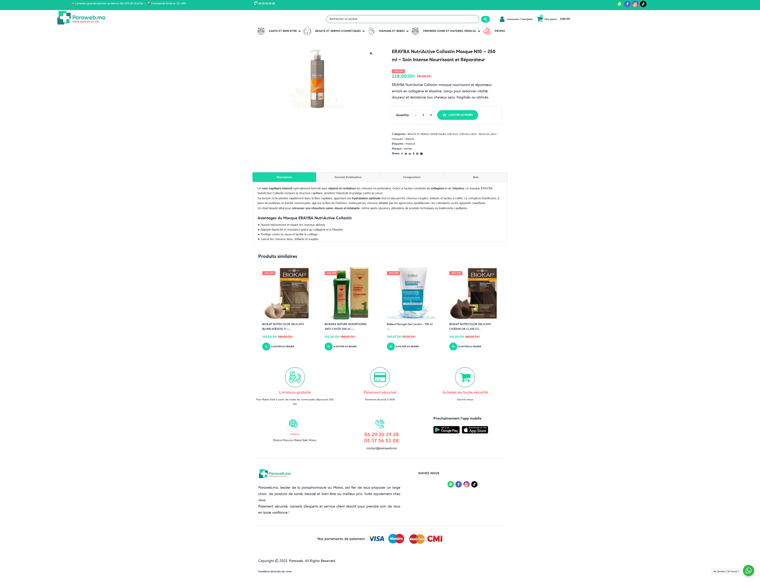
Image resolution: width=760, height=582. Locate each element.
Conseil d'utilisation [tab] (348, 177)
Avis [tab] (476, 177)
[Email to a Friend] (421, 153)
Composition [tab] (412, 177)
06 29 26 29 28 (266, 3)
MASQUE (410, 143)
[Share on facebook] (402, 153)
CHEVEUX (452, 134)
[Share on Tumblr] (413, 153)
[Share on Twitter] (406, 153)
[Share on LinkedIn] (410, 153)
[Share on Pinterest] (417, 153)
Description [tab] (284, 177)
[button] (278, 31)
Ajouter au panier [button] (282, 346)
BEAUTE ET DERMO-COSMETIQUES (427, 134)
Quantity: (402, 115)
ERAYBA (408, 148)
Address (294, 434)
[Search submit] (485, 19)
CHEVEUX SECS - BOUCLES (474, 134)
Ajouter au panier (460, 114)
